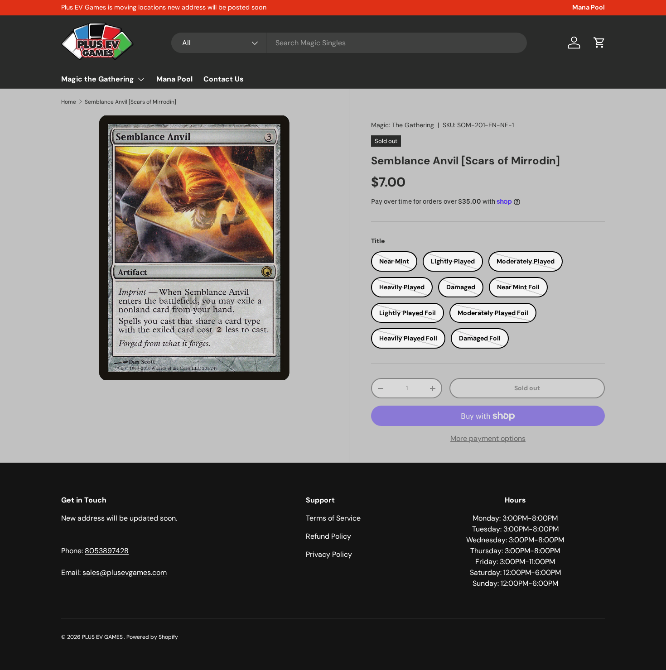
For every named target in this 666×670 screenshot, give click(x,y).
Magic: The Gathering (402, 125)
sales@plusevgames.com (124, 572)
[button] (599, 43)
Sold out (527, 388)
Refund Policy (328, 536)
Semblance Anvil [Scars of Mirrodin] (130, 101)
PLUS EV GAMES (103, 637)
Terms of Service (333, 518)
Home (68, 101)
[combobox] (349, 43)
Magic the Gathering (97, 79)
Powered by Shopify (152, 637)
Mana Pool (588, 7)
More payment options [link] (488, 438)
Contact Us (223, 79)
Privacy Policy (329, 554)
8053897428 (107, 550)
